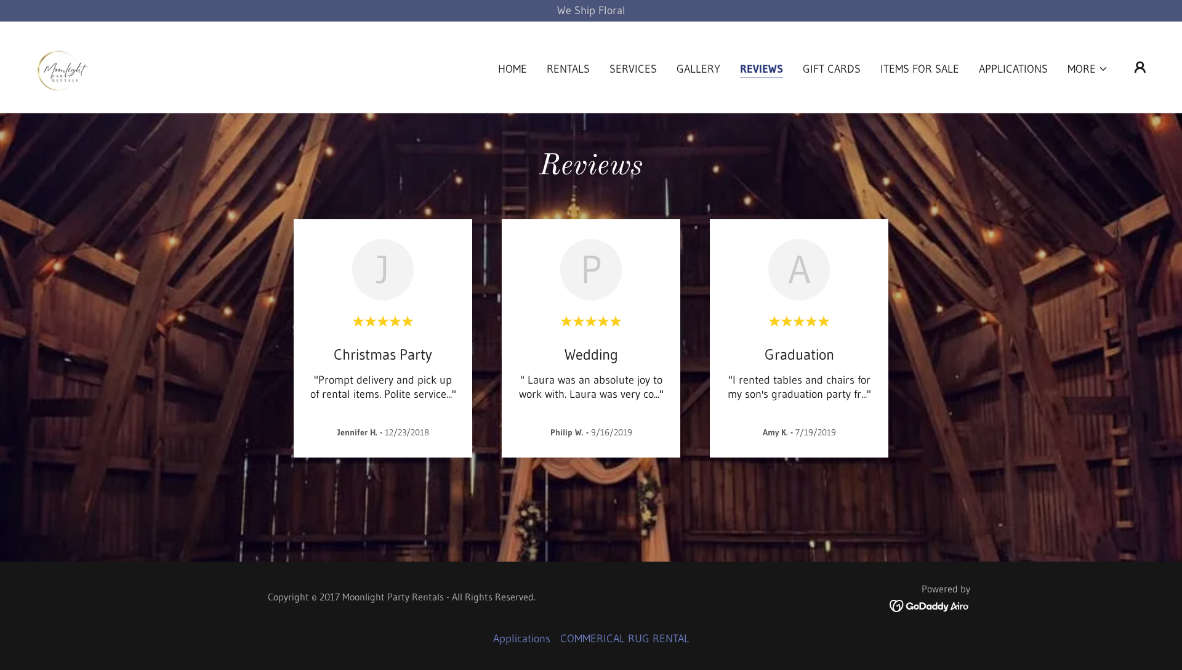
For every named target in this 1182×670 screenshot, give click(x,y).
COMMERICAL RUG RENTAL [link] (625, 638)
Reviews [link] (761, 69)
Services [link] (633, 69)
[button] (1087, 69)
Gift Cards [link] (832, 69)
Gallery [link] (698, 69)
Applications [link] (1013, 69)
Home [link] (512, 69)
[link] (60, 66)
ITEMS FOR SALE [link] (919, 69)
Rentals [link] (568, 69)
